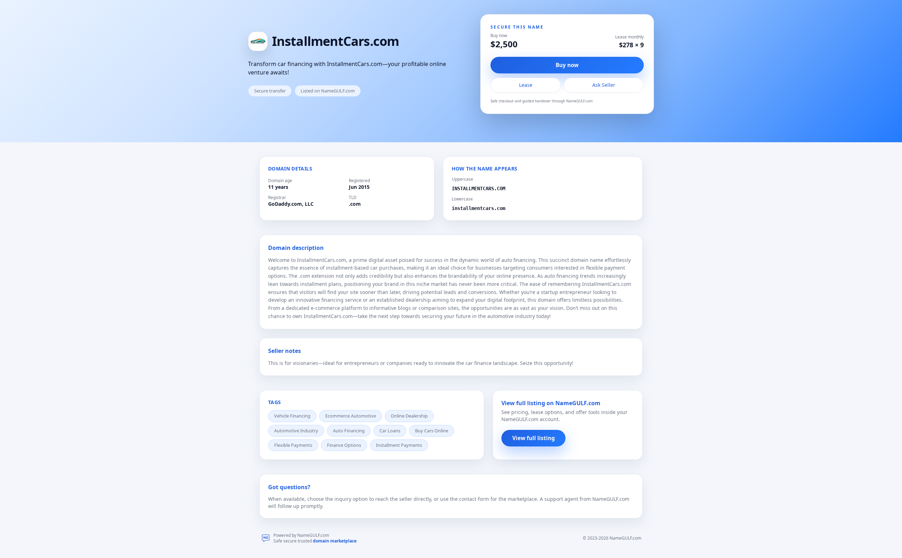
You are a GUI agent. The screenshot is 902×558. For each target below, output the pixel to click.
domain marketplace (335, 541)
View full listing (533, 438)
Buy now (567, 64)
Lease (525, 85)
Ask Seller (603, 85)
